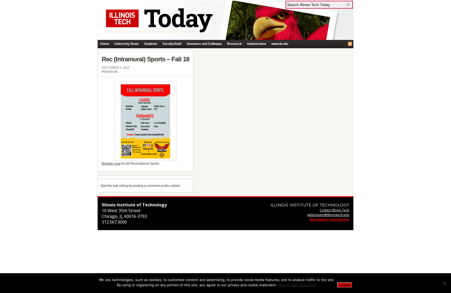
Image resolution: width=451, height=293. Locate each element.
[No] (444, 283)
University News (126, 44)
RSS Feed (350, 44)
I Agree (344, 285)
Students (150, 44)
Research (234, 44)
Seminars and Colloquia (204, 44)
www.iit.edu (279, 44)
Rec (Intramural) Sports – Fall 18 (145, 59)
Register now (111, 163)
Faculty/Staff (172, 44)
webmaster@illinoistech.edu (328, 215)
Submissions (256, 44)
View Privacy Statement (297, 285)
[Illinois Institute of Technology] (310, 205)
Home (104, 44)
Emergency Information (329, 219)
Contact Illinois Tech (334, 210)
